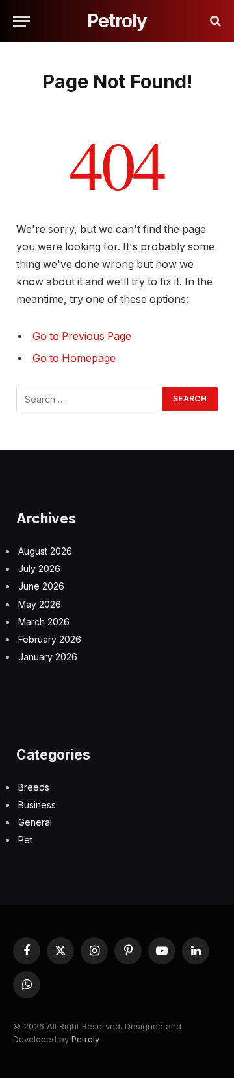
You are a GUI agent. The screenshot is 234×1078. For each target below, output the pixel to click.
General (35, 822)
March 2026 (44, 621)
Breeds (33, 787)
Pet (25, 839)
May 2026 (39, 604)
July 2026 (39, 568)
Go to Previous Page (81, 336)
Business (37, 804)
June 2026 (41, 586)
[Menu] (21, 21)
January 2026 (47, 656)
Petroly (85, 1039)
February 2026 (49, 639)
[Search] (214, 21)
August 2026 (45, 551)
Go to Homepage (74, 358)
